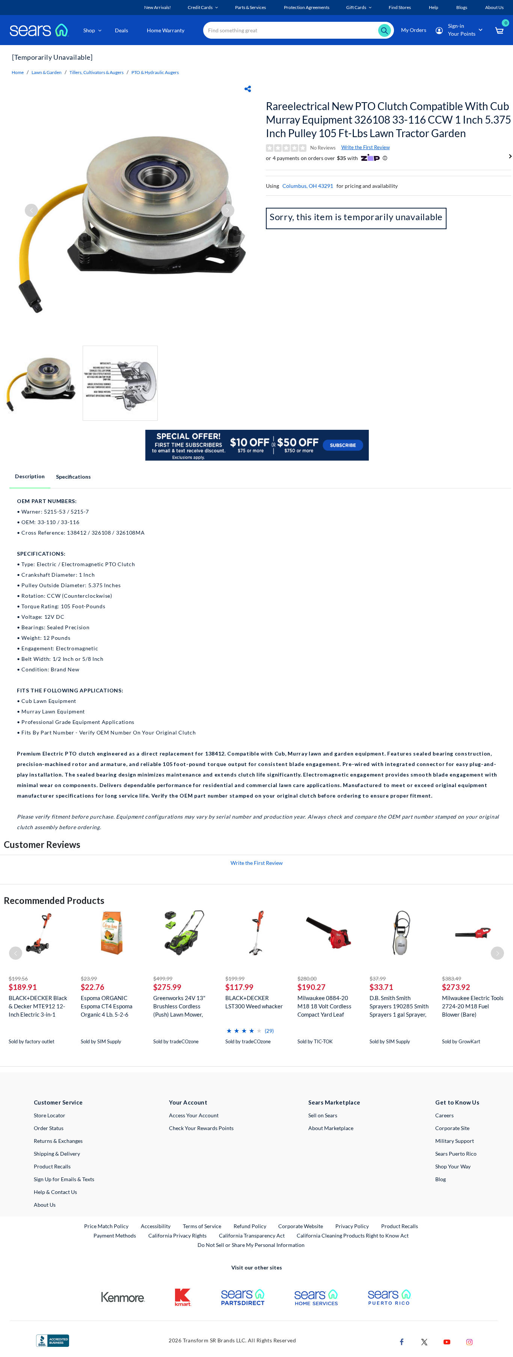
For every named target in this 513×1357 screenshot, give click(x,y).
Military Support (454, 1141)
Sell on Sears (322, 1115)
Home (18, 72)
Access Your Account (194, 1115)
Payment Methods (115, 1235)
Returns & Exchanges (58, 1141)
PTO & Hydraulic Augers (155, 72)
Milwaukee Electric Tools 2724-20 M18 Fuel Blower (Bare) (473, 1006)
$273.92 (456, 986)
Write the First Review (365, 147)
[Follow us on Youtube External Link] (446, 1341)
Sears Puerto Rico (456, 1153)
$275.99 (167, 986)
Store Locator (49, 1115)
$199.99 (234, 978)
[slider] (244, 1027)
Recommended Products (54, 900)
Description (30, 476)
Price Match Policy (106, 1226)
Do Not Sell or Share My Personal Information (251, 1245)
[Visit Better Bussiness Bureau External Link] (52, 1340)
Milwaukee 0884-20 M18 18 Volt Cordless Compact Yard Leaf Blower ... (324, 1006)
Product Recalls (52, 1166)
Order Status (48, 1128)
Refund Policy (250, 1226)
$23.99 (89, 978)
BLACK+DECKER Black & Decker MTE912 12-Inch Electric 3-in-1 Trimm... (38, 1006)
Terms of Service (202, 1226)
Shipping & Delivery (57, 1153)
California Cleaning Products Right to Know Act (353, 1235)
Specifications (73, 476)
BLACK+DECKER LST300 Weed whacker (254, 1001)
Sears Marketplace (334, 1102)
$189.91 (23, 986)
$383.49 (451, 978)
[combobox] (298, 30)
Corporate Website (301, 1226)
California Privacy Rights (177, 1235)
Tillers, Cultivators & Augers (96, 72)
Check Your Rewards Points (201, 1128)
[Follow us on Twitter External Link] (424, 1341)
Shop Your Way (453, 1166)
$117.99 (239, 986)
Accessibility (155, 1226)
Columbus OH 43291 (307, 186)
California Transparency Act (252, 1235)
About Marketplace (330, 1128)
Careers (444, 1115)
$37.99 (378, 978)
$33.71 (381, 986)
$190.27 (311, 986)
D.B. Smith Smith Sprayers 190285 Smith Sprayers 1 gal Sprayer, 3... (399, 1006)
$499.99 (162, 978)
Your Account (188, 1102)
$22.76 (92, 986)
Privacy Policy (352, 1226)
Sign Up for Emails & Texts (64, 1179)
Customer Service (58, 1102)
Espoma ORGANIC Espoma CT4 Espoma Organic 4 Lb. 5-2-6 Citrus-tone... (107, 1006)
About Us (45, 1204)
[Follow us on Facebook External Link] (401, 1341)
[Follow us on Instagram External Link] (469, 1341)
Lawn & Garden (47, 72)
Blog (440, 1179)
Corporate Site (452, 1128)
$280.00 (307, 978)
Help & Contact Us (55, 1192)
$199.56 (18, 978)
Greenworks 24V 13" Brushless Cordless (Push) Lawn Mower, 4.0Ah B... (179, 1006)
